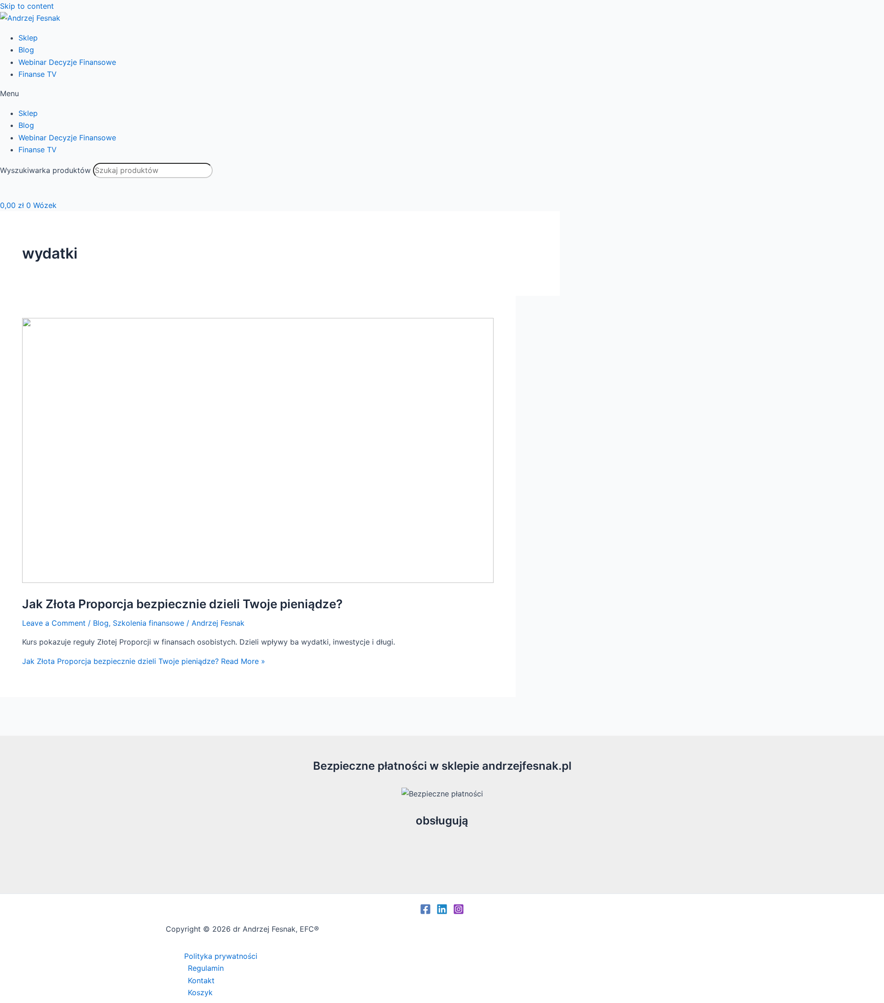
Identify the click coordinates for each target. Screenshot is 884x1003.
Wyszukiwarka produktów (45, 170)
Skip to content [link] (27, 6)
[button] (442, 93)
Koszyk (200, 992)
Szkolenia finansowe (148, 623)
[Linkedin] (442, 912)
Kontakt (201, 980)
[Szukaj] (14, 188)
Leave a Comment (54, 623)
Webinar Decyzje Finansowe (67, 62)
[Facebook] (425, 912)
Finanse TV (37, 74)
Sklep (28, 37)
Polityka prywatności (220, 956)
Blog (26, 49)
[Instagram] (458, 912)
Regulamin (206, 968)
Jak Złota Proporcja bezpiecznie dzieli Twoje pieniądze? (182, 604)
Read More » (143, 661)
